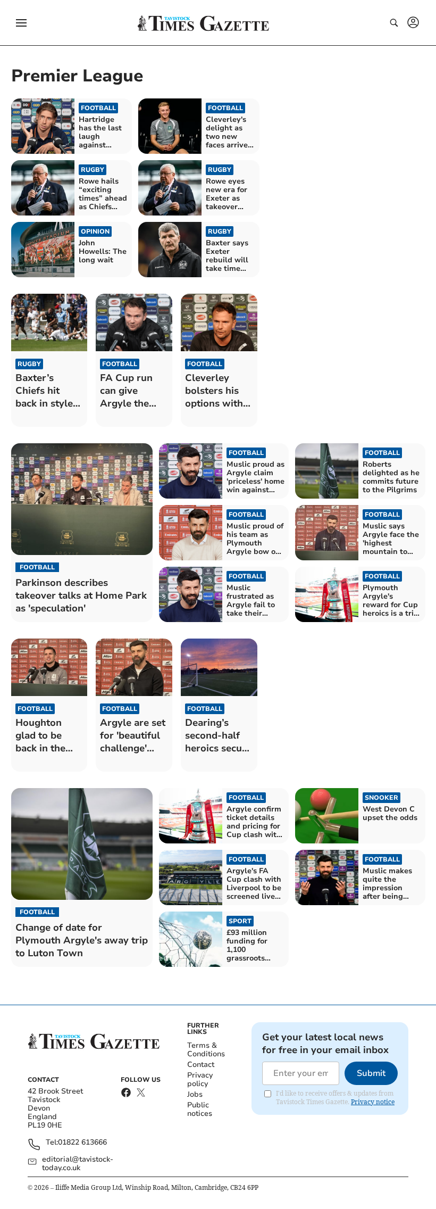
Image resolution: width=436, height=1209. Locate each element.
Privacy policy (200, 1079)
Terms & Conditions (206, 1049)
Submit (371, 1073)
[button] (21, 23)
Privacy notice (373, 1102)
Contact (200, 1064)
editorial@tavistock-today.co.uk (77, 1163)
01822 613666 (82, 1142)
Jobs (195, 1094)
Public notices (199, 1109)
